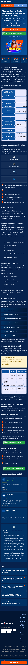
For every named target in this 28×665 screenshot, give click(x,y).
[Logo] (7, 2)
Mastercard (8, 629)
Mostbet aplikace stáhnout (14, 442)
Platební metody (22, 633)
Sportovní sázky (22, 618)
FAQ (21, 641)
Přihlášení (20, 5)
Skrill (14, 629)
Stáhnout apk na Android (14, 33)
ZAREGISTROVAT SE (7, 5)
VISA (3, 629)
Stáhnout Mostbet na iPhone (14, 468)
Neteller (4, 632)
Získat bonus (14, 29)
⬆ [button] (25, 658)
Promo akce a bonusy (22, 626)
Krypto (9, 632)
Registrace (23, 614)
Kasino (22, 630)
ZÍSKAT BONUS (14, 662)
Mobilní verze (22, 637)
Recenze (22, 621)
